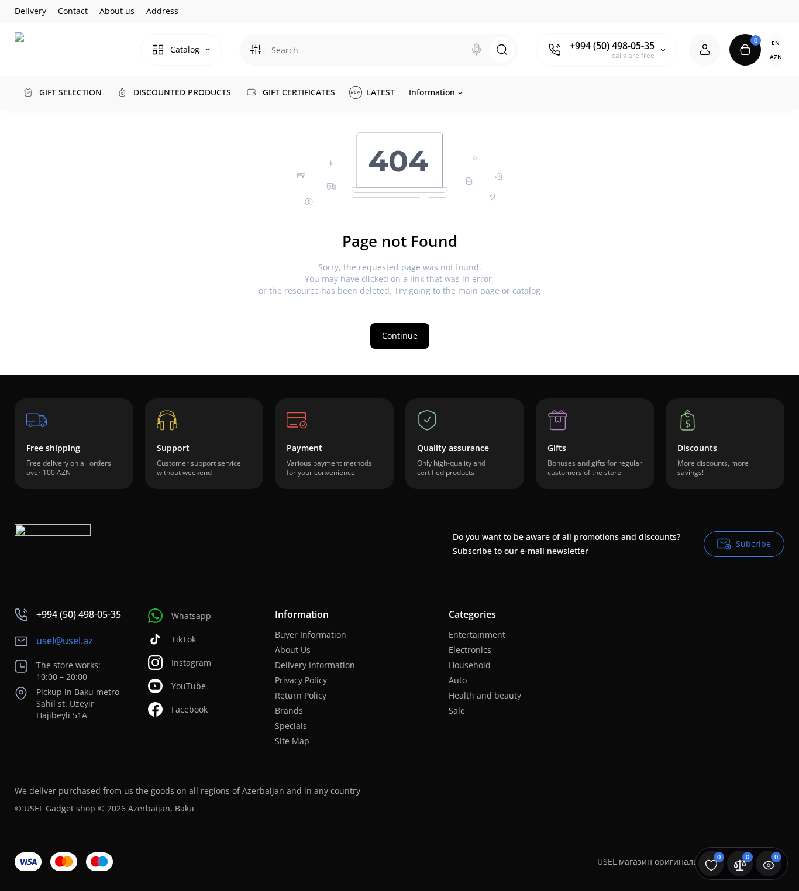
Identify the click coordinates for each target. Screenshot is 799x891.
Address (162, 10)
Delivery (30, 10)
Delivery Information (315, 664)
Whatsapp (191, 615)
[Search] (477, 50)
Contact (73, 10)
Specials (291, 725)
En (776, 43)
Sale (457, 710)
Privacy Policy (301, 680)
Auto (458, 680)
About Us (293, 649)
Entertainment (477, 634)
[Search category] (255, 50)
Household (470, 664)
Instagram (191, 662)
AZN (776, 57)
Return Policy (300, 695)
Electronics (470, 649)
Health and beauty (485, 695)
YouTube (188, 686)
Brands (289, 710)
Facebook (189, 709)
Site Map (292, 740)
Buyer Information (310, 634)
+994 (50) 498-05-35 (612, 45)
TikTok (183, 639)
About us (117, 10)
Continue (400, 335)
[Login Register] (705, 50)
